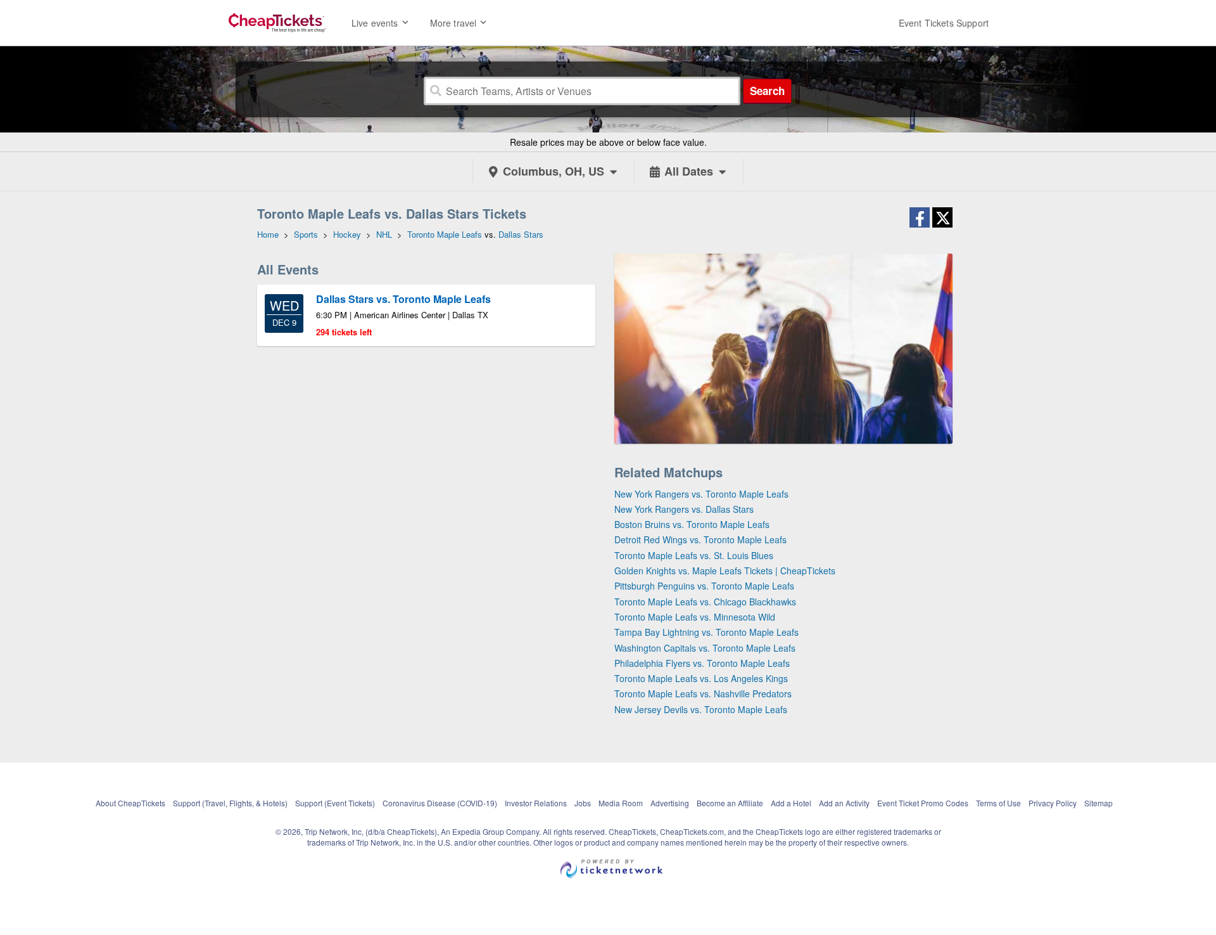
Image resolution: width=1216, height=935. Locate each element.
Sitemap (1098, 802)
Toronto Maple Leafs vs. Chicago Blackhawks (705, 601)
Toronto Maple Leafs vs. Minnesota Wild (694, 616)
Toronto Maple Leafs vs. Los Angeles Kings (701, 678)
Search (767, 90)
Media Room (620, 802)
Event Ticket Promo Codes (922, 802)
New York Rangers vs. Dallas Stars (684, 509)
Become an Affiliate (730, 802)
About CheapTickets (130, 802)
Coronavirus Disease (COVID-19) (440, 802)
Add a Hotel (791, 802)
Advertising (669, 802)
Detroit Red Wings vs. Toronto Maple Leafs (700, 539)
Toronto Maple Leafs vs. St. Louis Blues (693, 555)
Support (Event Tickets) (335, 802)
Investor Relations (536, 802)
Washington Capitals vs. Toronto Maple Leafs (704, 648)
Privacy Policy (1053, 802)
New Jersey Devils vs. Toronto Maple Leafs (700, 709)
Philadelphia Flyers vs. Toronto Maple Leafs (702, 663)
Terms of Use (998, 802)
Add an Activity (844, 802)
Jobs (582, 802)
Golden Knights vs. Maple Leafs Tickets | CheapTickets (724, 570)
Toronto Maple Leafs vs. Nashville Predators (703, 693)
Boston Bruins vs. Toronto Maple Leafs (692, 524)
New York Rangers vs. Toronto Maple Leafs (701, 493)
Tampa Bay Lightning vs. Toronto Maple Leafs (706, 632)
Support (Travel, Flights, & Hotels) (230, 802)
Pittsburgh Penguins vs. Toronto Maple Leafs (704, 585)
